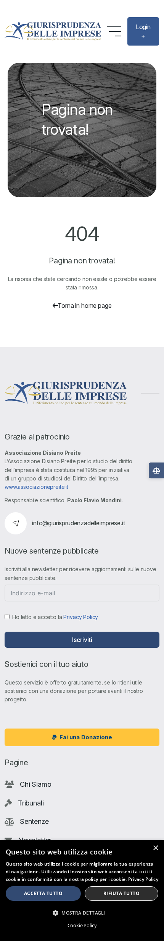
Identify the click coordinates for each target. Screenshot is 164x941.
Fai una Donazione (85, 737)
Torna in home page (84, 305)
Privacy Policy (80, 617)
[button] (82, 912)
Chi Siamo (35, 784)
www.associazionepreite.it (36, 487)
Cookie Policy (82, 925)
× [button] (155, 848)
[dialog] (82, 890)
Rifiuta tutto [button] (121, 893)
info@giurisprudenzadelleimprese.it (78, 523)
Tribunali (31, 803)
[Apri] (156, 470)
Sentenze (34, 821)
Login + (143, 31)
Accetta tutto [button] (43, 893)
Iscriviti (82, 640)
